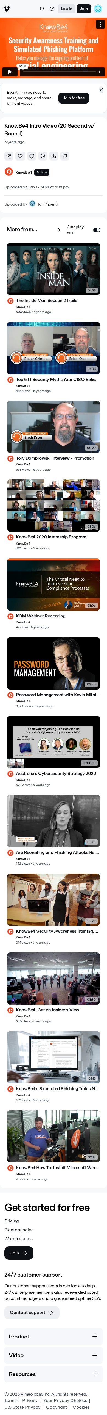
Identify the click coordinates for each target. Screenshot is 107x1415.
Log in (66, 9)
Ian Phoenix (48, 204)
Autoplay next (75, 230)
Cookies (81, 1407)
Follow (41, 172)
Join (84, 9)
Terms (10, 1400)
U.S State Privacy (22, 1407)
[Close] (101, 89)
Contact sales (18, 1230)
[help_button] (52, 8)
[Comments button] (31, 156)
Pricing (11, 1221)
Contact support (27, 1312)
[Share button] (8, 156)
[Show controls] (99, 72)
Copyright (56, 1407)
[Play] (10, 71)
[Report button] (64, 156)
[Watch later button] (42, 156)
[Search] (42, 8)
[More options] (100, 24)
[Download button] (53, 156)
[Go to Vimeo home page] (6, 9)
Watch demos (18, 1238)
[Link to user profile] (8, 172)
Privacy (30, 1400)
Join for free (74, 98)
